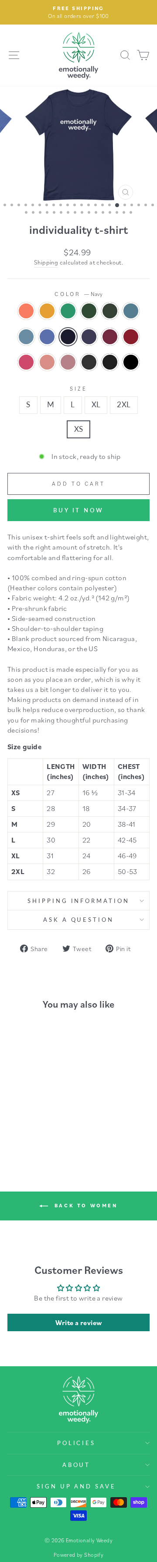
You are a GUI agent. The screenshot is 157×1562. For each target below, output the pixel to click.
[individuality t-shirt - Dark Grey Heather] (24, 1128)
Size (78, 388)
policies (76, 1442)
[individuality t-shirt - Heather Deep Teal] (14, 1112)
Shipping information (78, 900)
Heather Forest (110, 311)
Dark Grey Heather (89, 362)
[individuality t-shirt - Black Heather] (34, 1128)
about (76, 1464)
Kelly (68, 311)
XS (78, 429)
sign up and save (76, 1486)
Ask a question (78, 919)
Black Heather (110, 362)
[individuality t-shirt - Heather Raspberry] (34, 1120)
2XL (123, 404)
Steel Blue (26, 337)
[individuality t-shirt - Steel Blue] (24, 1112)
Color (79, 294)
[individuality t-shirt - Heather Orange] (14, 1103)
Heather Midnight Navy (89, 337)
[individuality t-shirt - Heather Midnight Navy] (54, 1112)
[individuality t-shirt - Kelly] (34, 1103)
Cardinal (131, 337)
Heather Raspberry (26, 362)
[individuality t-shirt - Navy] (44, 1112)
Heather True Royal (47, 337)
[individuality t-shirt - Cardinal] (24, 1120)
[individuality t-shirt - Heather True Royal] (34, 1112)
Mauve (47, 362)
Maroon (110, 337)
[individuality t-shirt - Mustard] (24, 1103)
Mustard (47, 311)
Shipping (46, 262)
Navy (68, 337)
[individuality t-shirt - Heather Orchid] (54, 1120)
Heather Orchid (68, 362)
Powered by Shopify (78, 1554)
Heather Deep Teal (131, 311)
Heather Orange (26, 311)
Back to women (84, 1205)
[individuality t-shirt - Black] (44, 1128)
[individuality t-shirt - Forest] (44, 1103)
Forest (89, 311)
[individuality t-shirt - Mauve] (44, 1120)
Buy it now (78, 510)
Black (131, 362)
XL (96, 404)
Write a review (78, 1322)
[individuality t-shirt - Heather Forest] (54, 1103)
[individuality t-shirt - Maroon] (14, 1120)
